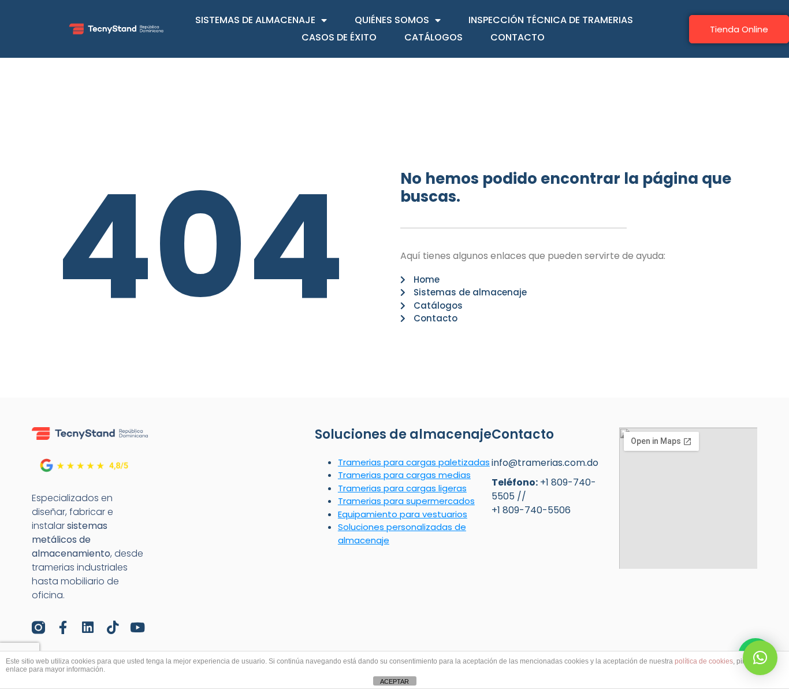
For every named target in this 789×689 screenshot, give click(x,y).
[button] (760, 657)
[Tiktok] (113, 627)
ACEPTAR (394, 681)
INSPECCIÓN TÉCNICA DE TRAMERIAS (550, 20)
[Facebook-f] (63, 627)
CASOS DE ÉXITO (339, 37)
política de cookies (704, 661)
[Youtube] (137, 627)
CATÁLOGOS (433, 37)
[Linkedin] (88, 627)
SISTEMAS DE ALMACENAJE (255, 20)
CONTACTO (517, 37)
